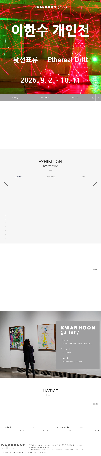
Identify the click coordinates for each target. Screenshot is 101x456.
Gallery (15, 97)
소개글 (32, 427)
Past (83, 176)
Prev (6, 182)
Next (95, 182)
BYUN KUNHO (84, 295)
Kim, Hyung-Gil (35, 295)
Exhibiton (45, 97)
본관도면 (8, 427)
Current (18, 176)
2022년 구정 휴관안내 (62, 427)
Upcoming (50, 176)
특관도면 (83, 427)
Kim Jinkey (8, 295)
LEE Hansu (58, 295)
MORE (95, 404)
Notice (75, 97)
